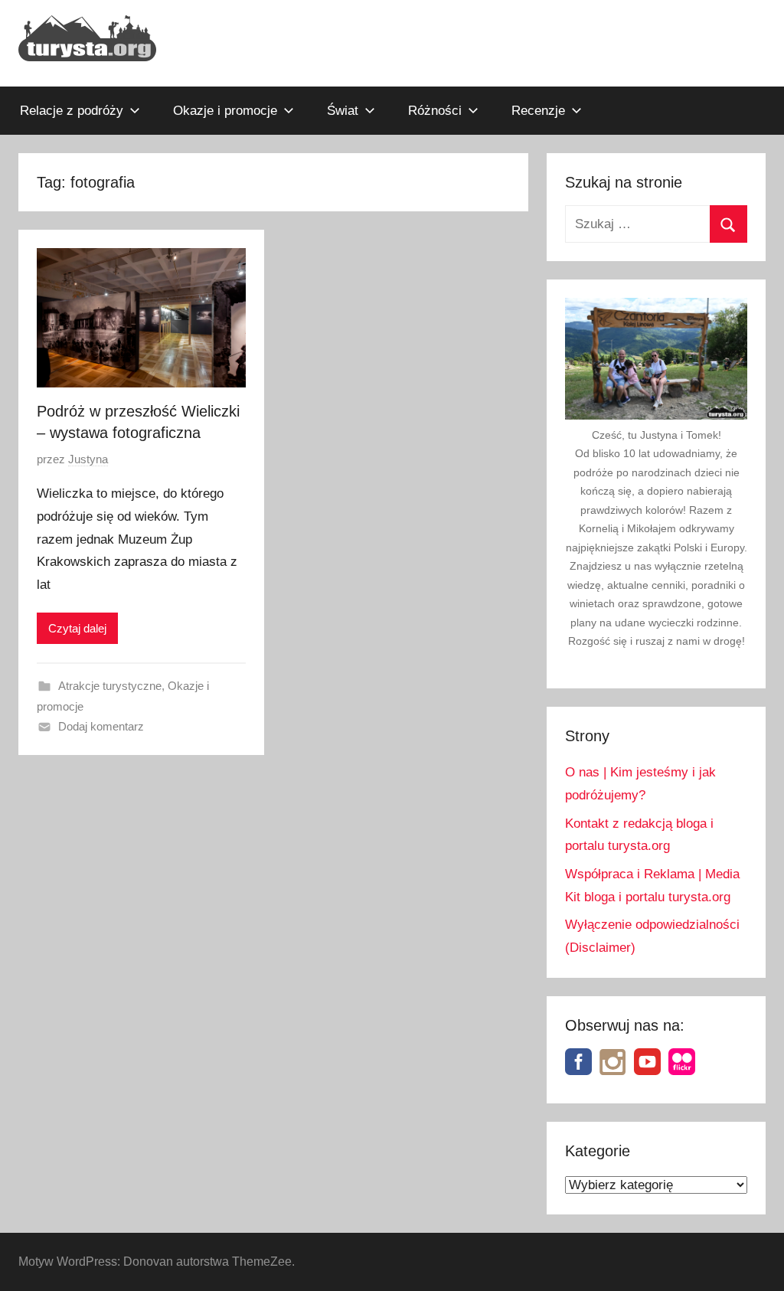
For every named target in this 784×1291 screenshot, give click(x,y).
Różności (435, 110)
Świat (342, 110)
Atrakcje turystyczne (110, 685)
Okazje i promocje (225, 110)
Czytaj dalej (77, 628)
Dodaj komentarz (101, 726)
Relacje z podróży (71, 110)
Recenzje (538, 110)
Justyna (88, 459)
